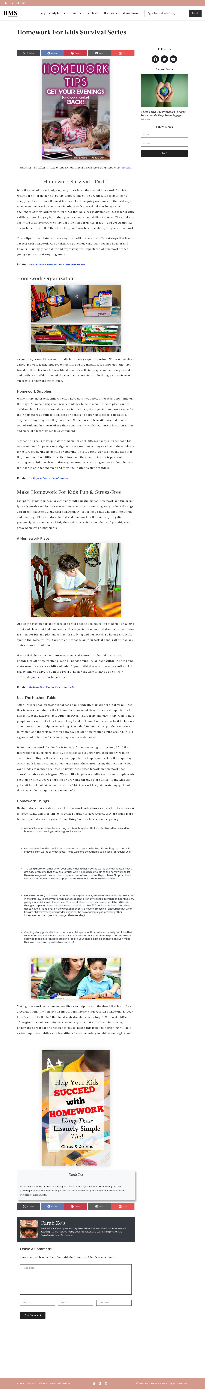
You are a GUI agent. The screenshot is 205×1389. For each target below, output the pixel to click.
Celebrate (92, 13)
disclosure (126, 167)
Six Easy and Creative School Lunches (48, 478)
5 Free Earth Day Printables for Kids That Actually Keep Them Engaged (163, 113)
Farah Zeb (76, 1174)
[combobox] (166, 13)
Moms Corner (131, 13)
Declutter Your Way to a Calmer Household (51, 687)
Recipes (109, 13)
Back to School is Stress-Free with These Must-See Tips (57, 264)
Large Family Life (50, 13)
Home (74, 13)
